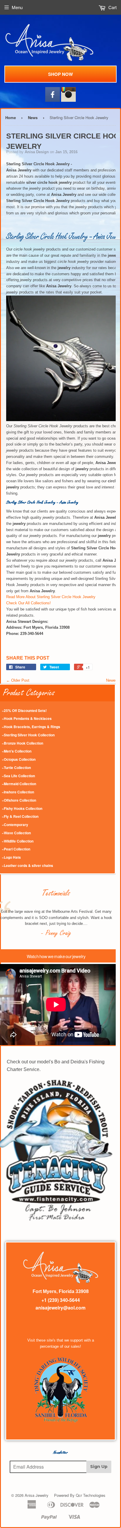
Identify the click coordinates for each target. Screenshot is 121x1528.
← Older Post (17, 680)
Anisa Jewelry (36, 1495)
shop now (60, 74)
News (33, 117)
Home (10, 117)
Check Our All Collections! (28, 603)
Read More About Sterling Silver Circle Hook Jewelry (50, 597)
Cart (112, 7)
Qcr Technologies (90, 1495)
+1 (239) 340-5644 (60, 1300)
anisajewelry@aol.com (60, 1307)
